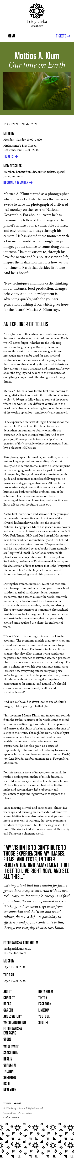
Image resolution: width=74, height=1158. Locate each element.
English (17, 1103)
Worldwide (11, 1047)
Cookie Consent (11, 1117)
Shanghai (9, 1065)
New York (9, 1090)
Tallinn (8, 1071)
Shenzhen (9, 1078)
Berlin (7, 1059)
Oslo (6, 1084)
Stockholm (11, 1053)
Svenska (7, 1103)
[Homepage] (37, 15)
